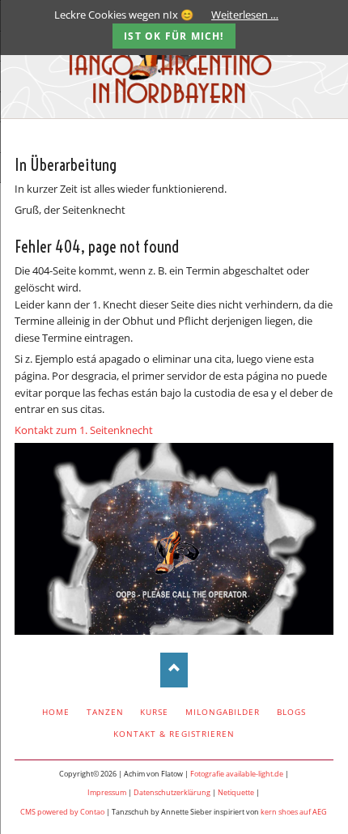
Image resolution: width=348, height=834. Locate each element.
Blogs (291, 711)
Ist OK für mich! (173, 36)
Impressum (106, 792)
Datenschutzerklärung (172, 792)
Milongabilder (223, 711)
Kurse (154, 711)
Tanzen (105, 711)
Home (56, 711)
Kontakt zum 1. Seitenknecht (84, 430)
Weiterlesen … (244, 14)
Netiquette (236, 792)
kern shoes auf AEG (294, 811)
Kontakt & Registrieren (174, 733)
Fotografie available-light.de (236, 773)
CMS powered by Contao (62, 811)
